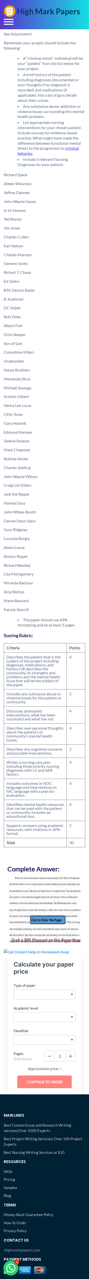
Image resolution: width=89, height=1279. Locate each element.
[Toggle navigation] (9, 22)
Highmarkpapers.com (22, 1250)
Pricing (9, 1179)
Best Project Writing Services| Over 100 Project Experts (43, 1142)
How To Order (15, 1223)
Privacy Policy (15, 1230)
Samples (10, 1187)
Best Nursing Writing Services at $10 (34, 1152)
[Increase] (70, 1056)
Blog (7, 1195)
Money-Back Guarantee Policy (28, 1214)
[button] (10, 1268)
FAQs (8, 1171)
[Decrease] (49, 1056)
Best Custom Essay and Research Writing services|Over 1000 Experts (37, 1128)
